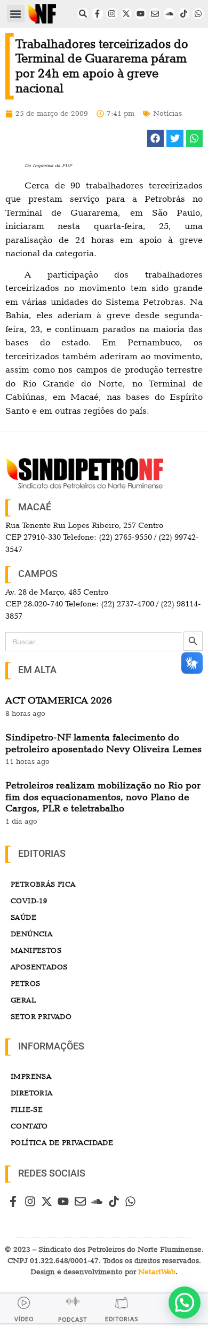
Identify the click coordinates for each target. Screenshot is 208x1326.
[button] (16, 13)
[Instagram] (111, 13)
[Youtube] (140, 13)
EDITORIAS (121, 1319)
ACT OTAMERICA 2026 (58, 700)
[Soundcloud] (169, 13)
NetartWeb (156, 1271)
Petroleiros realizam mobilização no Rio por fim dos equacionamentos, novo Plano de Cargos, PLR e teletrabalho (103, 796)
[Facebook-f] (97, 13)
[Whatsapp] (198, 13)
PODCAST (72, 1319)
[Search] (83, 13)
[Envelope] (155, 13)
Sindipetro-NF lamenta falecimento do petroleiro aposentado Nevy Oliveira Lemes (103, 742)
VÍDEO (24, 1319)
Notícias (167, 113)
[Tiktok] (183, 13)
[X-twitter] (126, 13)
